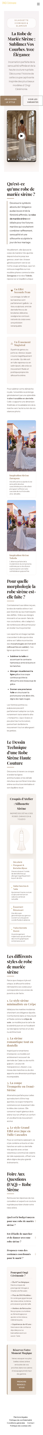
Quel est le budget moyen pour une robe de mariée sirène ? (21, 1221)
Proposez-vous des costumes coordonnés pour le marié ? (21, 1254)
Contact (30, 1423)
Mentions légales (20, 1417)
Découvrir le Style (11, 100)
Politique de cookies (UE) (20, 1426)
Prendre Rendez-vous (21, 1384)
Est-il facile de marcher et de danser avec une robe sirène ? (21, 1237)
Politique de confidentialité (20, 1420)
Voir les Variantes (32, 100)
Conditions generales (16, 1423)
